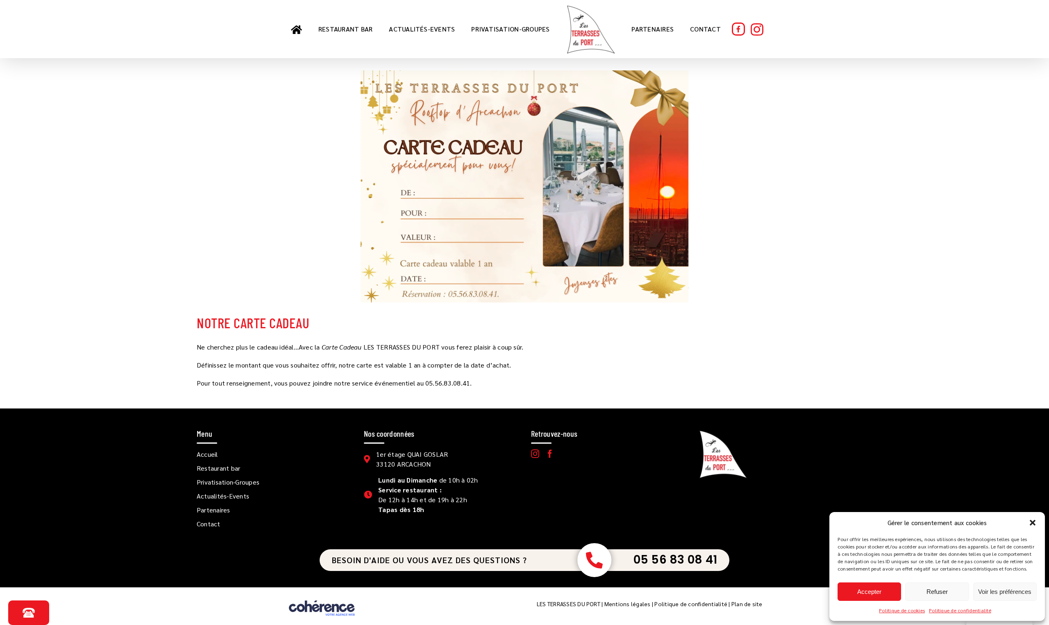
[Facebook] (550, 454)
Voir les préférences (1004, 591)
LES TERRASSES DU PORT (568, 603)
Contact (208, 523)
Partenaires (213, 509)
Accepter (869, 591)
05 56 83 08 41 (675, 560)
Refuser (937, 591)
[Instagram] (535, 454)
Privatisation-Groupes (228, 482)
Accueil (207, 454)
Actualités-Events (223, 496)
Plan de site (747, 603)
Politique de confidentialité (960, 610)
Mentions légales (627, 603)
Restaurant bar (218, 468)
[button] (1033, 523)
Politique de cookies (902, 610)
